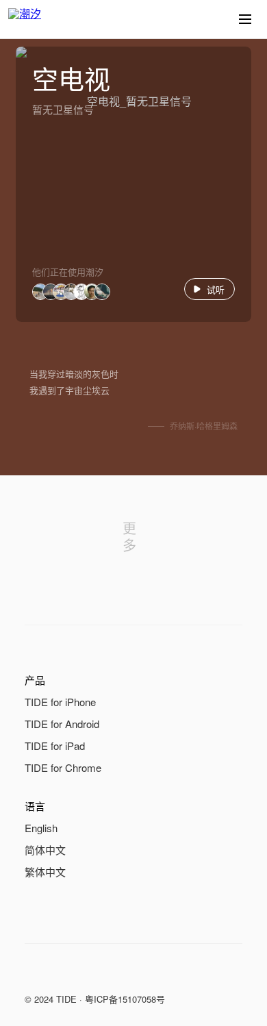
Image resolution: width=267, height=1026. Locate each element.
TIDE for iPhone (60, 702)
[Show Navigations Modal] (245, 19)
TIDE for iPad (55, 745)
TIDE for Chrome (63, 767)
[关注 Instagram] (87, 974)
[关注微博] (60, 974)
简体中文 (45, 849)
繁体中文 (45, 871)
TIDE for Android (62, 723)
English (41, 828)
